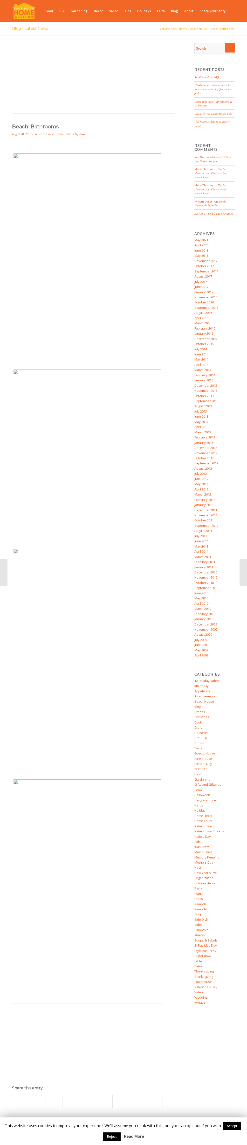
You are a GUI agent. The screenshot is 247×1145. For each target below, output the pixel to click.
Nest (197, 867)
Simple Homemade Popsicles (210, 203)
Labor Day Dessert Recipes (213, 159)
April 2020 (201, 245)
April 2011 (201, 551)
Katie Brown (203, 826)
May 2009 (201, 650)
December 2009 (205, 624)
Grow (198, 790)
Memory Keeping (206, 857)
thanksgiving (203, 976)
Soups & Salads (206, 940)
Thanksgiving (204, 971)
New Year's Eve (205, 873)
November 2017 (205, 261)
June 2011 (201, 541)
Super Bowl (202, 956)
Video (198, 992)
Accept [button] (232, 1125)
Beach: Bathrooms (35, 126)
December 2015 (205, 339)
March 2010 (202, 608)
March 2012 (202, 494)
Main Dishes (203, 852)
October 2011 (204, 520)
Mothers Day (203, 862)
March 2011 (202, 557)
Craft (198, 727)
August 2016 (203, 312)
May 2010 (201, 598)
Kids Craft (201, 847)
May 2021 (201, 240)
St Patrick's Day (205, 945)
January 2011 (203, 567)
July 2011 (200, 536)
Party (198, 888)
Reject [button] (112, 1136)
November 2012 (205, 453)
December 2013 (205, 385)
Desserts (201, 733)
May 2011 (201, 546)
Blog (197, 706)
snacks (199, 935)
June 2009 (201, 645)
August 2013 (203, 406)
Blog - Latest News (30, 28)
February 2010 (204, 614)
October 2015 (204, 344)
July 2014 (200, 349)
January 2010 (203, 619)
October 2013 (204, 396)
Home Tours (63, 134)
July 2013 (200, 411)
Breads (199, 712)
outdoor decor (204, 883)
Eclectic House (204, 753)
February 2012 (204, 499)
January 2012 (203, 505)
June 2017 (201, 287)
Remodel (200, 904)
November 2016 (205, 297)
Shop (198, 914)
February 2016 (204, 328)
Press (198, 898)
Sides (198, 924)
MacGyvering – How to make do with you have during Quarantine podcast (213, 89)
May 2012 (201, 484)
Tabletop (200, 966)
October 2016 (204, 302)
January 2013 (203, 442)
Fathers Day (203, 763)
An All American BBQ (206, 77)
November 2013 (205, 390)
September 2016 (206, 307)
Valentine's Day (205, 987)
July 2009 (200, 640)
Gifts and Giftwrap (207, 784)
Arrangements (204, 696)
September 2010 (206, 588)
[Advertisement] (93, 77)
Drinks (199, 743)
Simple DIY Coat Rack (220, 213)
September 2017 (206, 271)
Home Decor (203, 816)
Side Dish (201, 919)
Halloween (202, 795)
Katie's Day (202, 836)
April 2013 (201, 427)
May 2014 (201, 359)
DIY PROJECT (203, 738)
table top (200, 961)
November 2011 (205, 515)
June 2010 (201, 593)
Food (198, 774)
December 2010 (205, 572)
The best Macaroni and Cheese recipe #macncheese (210, 173)
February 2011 (204, 562)
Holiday (200, 810)
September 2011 (206, 525)
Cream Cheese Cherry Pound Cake (213, 113)
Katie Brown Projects (209, 831)
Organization (203, 878)
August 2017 (203, 276)
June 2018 (201, 250)
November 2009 (205, 629)
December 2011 (205, 510)
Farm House (203, 758)
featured (200, 769)
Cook (198, 722)
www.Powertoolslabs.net (207, 157)
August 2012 (203, 468)
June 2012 (201, 479)
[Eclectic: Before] (243, 572)
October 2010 (204, 582)
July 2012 (200, 473)
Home (183, 28)
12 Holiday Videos (207, 680)
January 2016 (203, 333)
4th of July (201, 686)
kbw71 (83, 134)
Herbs (198, 805)
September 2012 (206, 463)
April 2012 (201, 489)
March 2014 (202, 370)
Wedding (200, 997)
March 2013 (202, 432)
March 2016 (202, 323)
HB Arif (198, 213)
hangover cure (205, 800)
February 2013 (204, 437)
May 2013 (201, 422)
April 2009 (201, 655)
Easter (199, 748)
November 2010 (205, 577)
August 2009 (203, 634)
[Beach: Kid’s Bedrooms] (3, 572)
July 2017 (200, 281)
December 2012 (205, 447)
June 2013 (201, 416)
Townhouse (203, 981)
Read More (134, 1136)
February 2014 (204, 375)
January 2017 (203, 292)
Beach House (198, 28)
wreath (199, 1002)
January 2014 (203, 380)
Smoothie (201, 930)
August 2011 (203, 530)
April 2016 (201, 318)
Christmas (201, 717)
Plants (199, 893)
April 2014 (201, 364)
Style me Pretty (205, 951)
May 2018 (201, 255)
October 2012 (204, 458)
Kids (197, 841)
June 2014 (201, 354)
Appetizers (202, 691)
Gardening (202, 779)
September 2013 (206, 401)
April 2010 (201, 603)
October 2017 (204, 266)
